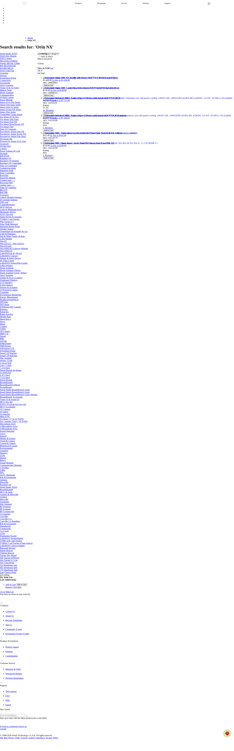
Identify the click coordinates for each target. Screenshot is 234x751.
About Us (9, 616)
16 (48, 110)
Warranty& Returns (13, 674)
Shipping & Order (13, 669)
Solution (9, 651)
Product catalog (12, 647)
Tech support (11, 691)
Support (3, 685)
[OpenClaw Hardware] (227, 733)
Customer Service (7, 663)
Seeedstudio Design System (17, 634)
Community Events (13, 629)
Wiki (7, 700)
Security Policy (52, 738)
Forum (8, 705)
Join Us (8, 625)
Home (30, 38)
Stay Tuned (5, 709)
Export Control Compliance (33, 738)
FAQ (7, 696)
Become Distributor (13, 620)
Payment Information (14, 678)
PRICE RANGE (45, 59)
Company (4, 605)
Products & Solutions (9, 641)
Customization (11, 656)
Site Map (4, 738)
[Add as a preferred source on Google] (15, 727)
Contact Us (10, 611)
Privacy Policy (14, 738)
